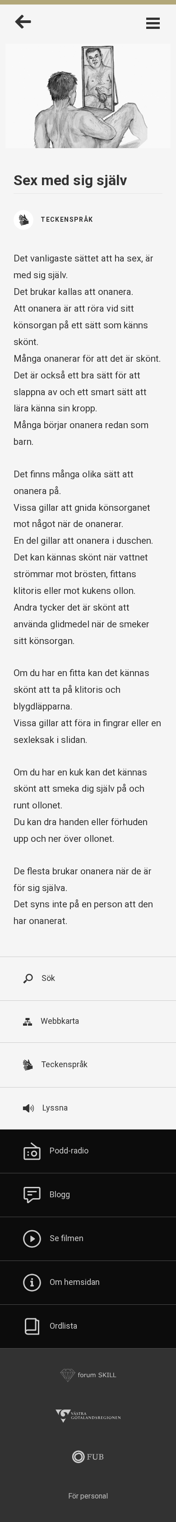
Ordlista (63, 1326)
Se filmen (66, 1238)
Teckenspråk (67, 219)
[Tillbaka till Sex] (23, 26)
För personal (88, 1496)
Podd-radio (69, 1150)
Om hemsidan (75, 1282)
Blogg (60, 1194)
